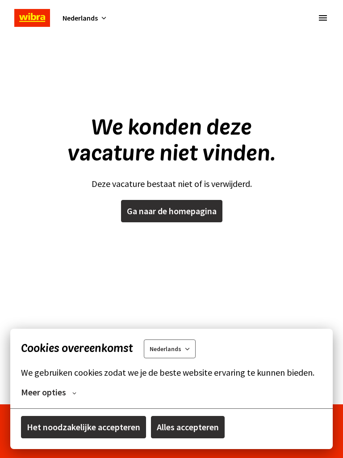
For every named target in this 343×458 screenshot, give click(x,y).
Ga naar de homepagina (172, 210)
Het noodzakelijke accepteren (83, 427)
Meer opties (43, 392)
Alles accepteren (188, 427)
